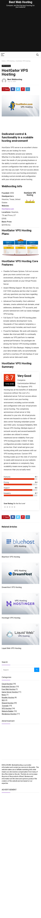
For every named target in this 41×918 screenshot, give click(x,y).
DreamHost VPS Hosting (12, 587)
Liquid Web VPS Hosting (11, 648)
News (4, 695)
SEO (3, 700)
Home (3, 61)
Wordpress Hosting (9, 714)
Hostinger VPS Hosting (11, 618)
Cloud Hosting (7, 684)
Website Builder (7, 711)
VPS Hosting (10, 61)
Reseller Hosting (8, 697)
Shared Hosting (7, 703)
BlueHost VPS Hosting (11, 557)
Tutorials (5, 706)
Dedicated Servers (8, 687)
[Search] (37, 55)
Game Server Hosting (10, 692)
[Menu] (2, 55)
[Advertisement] (20, 30)
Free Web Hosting (8, 689)
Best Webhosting (14, 79)
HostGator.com (8, 209)
